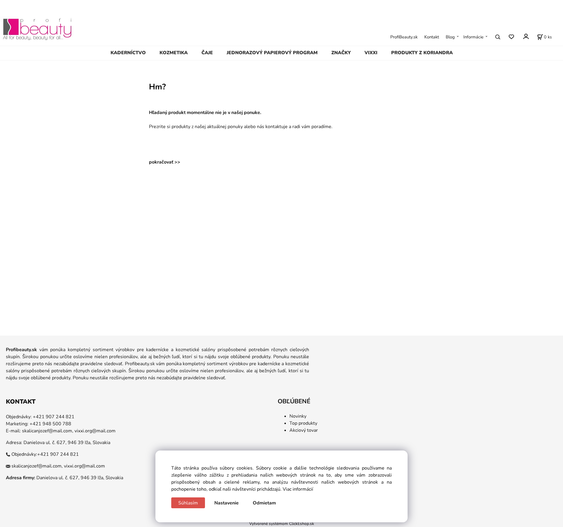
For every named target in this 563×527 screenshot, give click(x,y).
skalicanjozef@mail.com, (47, 431)
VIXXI (370, 53)
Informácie (473, 37)
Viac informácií (298, 489)
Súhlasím (188, 503)
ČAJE (207, 53)
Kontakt (431, 37)
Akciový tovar (303, 430)
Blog (450, 37)
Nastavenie (226, 503)
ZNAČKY (341, 53)
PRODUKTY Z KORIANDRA (422, 53)
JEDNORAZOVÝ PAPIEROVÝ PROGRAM (272, 53)
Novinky (297, 416)
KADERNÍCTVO (128, 53)
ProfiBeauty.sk (404, 37)
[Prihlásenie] (525, 36)
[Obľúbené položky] (511, 37)
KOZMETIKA (174, 53)
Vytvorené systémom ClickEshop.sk (281, 523)
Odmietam (264, 503)
